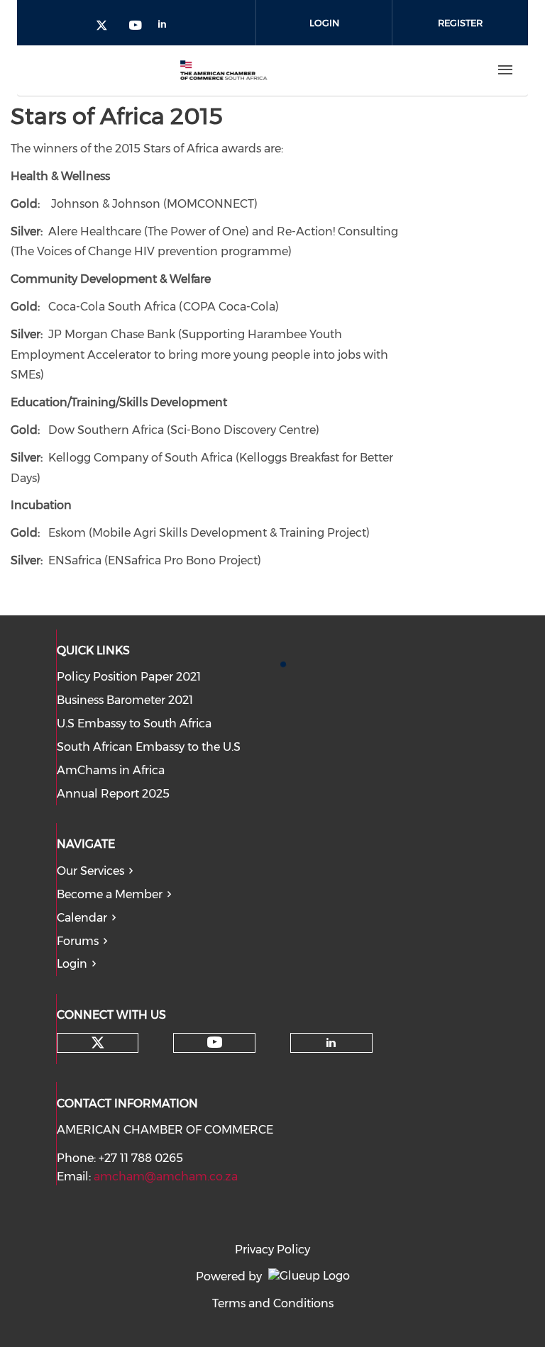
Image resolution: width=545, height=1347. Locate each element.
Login (324, 22)
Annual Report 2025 (113, 793)
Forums (78, 941)
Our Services (90, 871)
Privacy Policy (272, 1249)
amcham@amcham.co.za (166, 1176)
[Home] (223, 70)
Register (460, 22)
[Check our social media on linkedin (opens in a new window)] (166, 26)
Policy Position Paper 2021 (129, 676)
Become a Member (110, 894)
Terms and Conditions (273, 1303)
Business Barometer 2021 (125, 700)
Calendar (82, 917)
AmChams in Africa (111, 770)
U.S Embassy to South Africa (134, 723)
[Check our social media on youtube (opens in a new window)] (136, 26)
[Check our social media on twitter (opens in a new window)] (106, 26)
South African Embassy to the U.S (149, 747)
